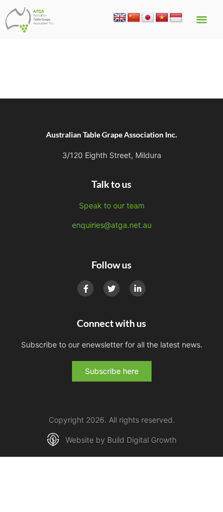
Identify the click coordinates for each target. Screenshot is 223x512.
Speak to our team (112, 205)
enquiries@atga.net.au (112, 224)
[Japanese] (147, 17)
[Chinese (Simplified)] (133, 17)
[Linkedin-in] (137, 288)
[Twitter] (111, 288)
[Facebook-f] (85, 288)
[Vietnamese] (161, 17)
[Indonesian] (175, 17)
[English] (119, 17)
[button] (202, 19)
